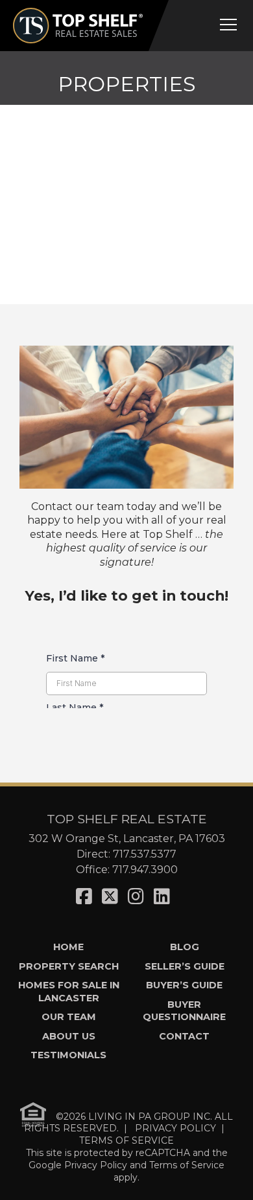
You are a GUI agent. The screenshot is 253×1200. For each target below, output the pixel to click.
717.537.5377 (144, 854)
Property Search (69, 966)
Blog (184, 947)
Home (68, 947)
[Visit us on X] (110, 896)
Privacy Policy (95, 1165)
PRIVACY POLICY (175, 1128)
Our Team (69, 1017)
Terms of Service (186, 1165)
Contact (184, 1036)
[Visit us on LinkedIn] (162, 896)
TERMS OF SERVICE (126, 1140)
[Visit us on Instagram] (136, 896)
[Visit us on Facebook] (84, 896)
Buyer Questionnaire (184, 1011)
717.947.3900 (145, 869)
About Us (68, 1036)
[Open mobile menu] (228, 24)
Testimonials (68, 1055)
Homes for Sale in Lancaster (68, 991)
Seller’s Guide (184, 966)
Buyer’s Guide (184, 985)
